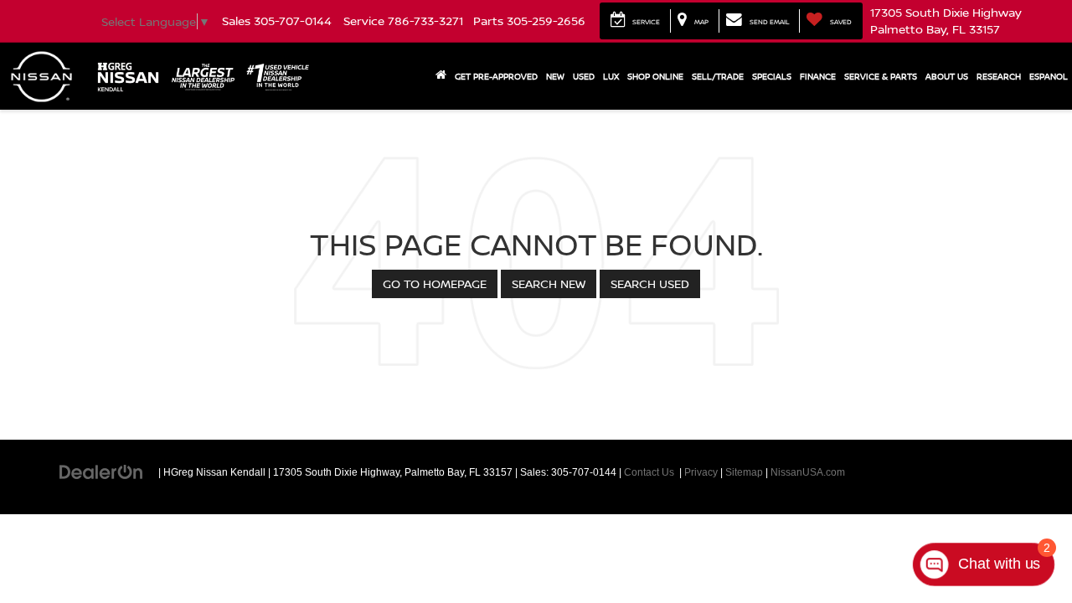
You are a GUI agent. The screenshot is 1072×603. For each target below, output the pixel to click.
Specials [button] (771, 76)
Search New (548, 283)
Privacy (701, 472)
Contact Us (649, 472)
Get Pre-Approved (496, 76)
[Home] (441, 76)
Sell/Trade (718, 76)
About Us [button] (946, 76)
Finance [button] (818, 76)
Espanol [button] (1048, 76)
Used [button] (584, 76)
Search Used (650, 283)
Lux (611, 76)
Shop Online (655, 76)
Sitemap (744, 472)
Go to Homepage (435, 283)
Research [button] (999, 76)
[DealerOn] (101, 471)
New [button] (555, 76)
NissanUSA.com (807, 472)
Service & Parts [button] (880, 76)
